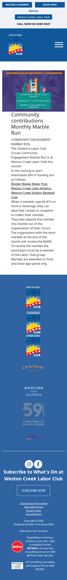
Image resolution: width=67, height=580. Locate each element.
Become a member (17, 4)
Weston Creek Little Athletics (31, 188)
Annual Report (33, 514)
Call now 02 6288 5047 (33, 24)
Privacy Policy (33, 510)
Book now (50, 4)
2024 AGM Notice (33, 507)
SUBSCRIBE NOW (33, 490)
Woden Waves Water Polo (29, 184)
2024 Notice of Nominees (33, 503)
